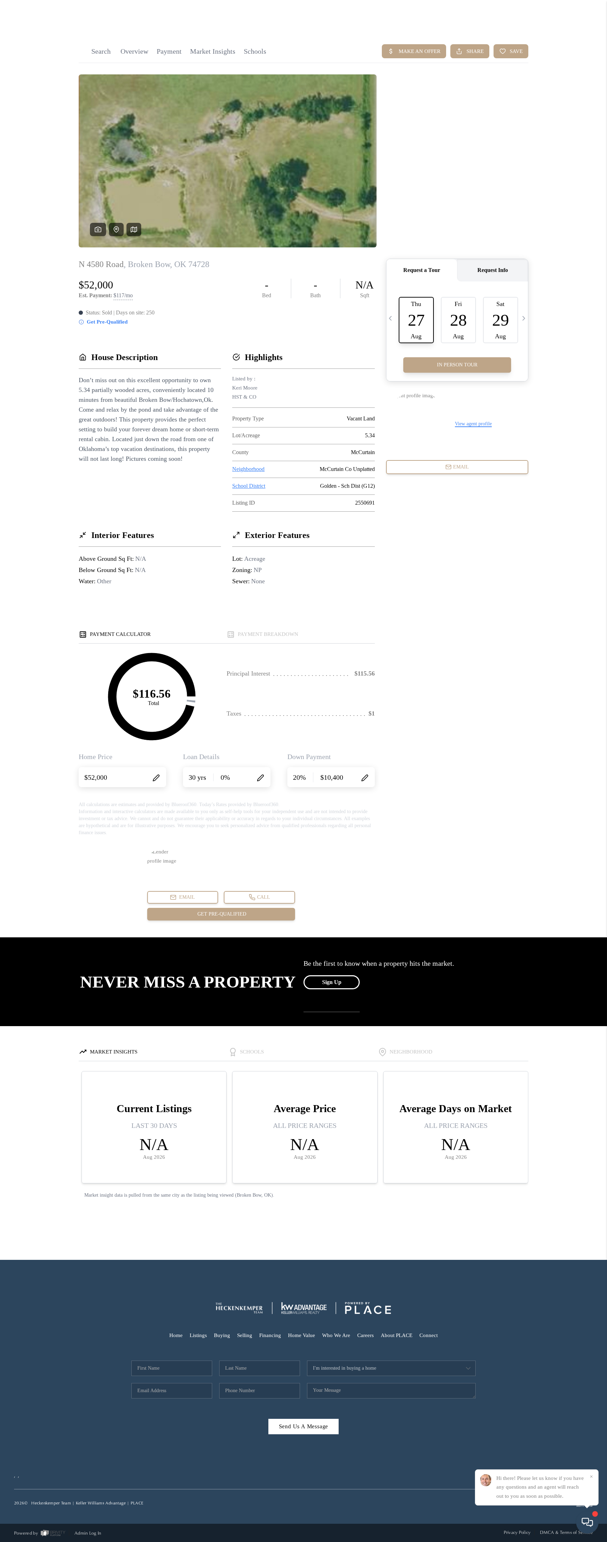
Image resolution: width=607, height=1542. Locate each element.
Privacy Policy (517, 1532)
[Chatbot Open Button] (587, 1522)
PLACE (137, 1503)
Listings (198, 1335)
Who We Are (336, 1335)
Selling (244, 1335)
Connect (428, 1335)
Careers (365, 1335)
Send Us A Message (303, 1426)
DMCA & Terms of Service (566, 1532)
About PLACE (396, 1335)
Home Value (301, 1335)
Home (176, 1335)
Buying (222, 1335)
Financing (270, 1335)
